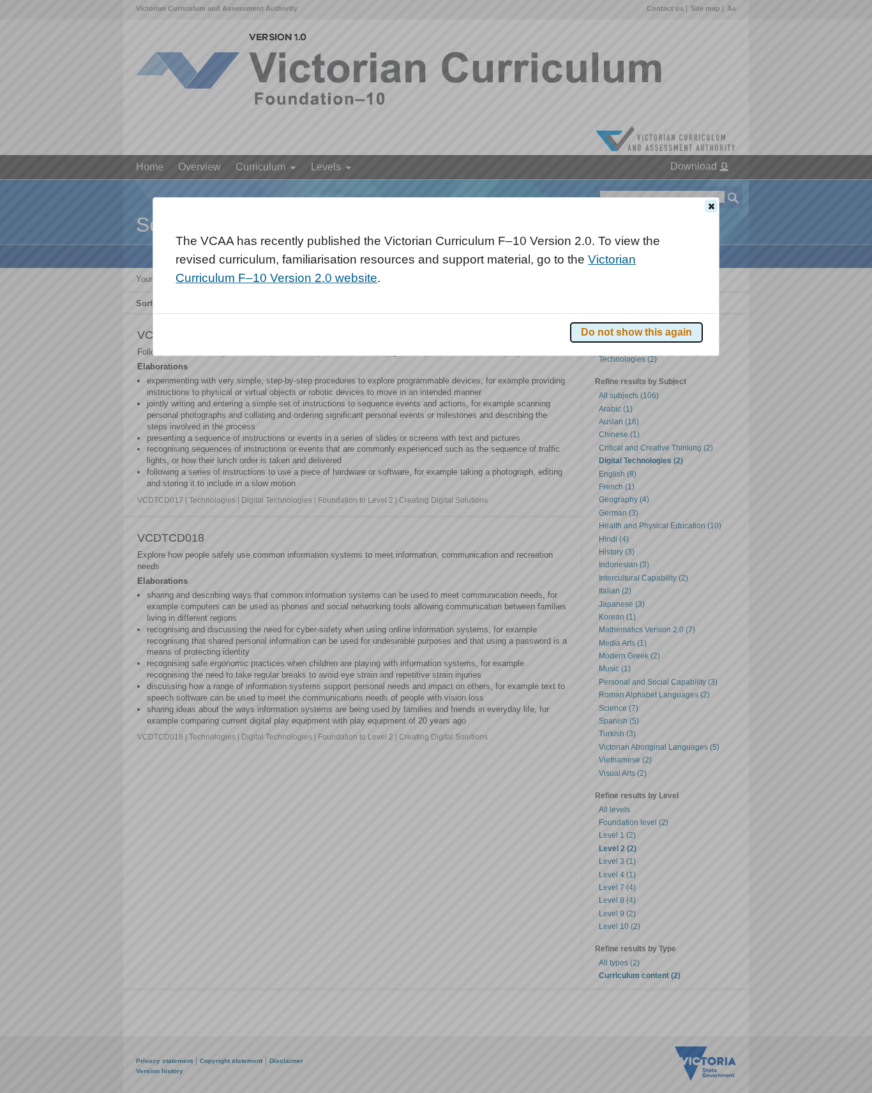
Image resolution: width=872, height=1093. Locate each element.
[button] (711, 206)
